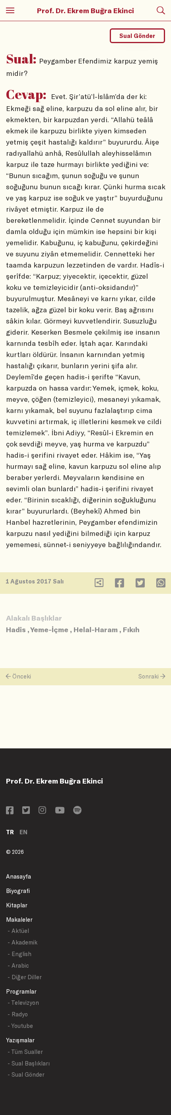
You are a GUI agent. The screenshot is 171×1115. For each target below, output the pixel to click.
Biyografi (18, 890)
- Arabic (18, 965)
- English (19, 953)
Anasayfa (18, 876)
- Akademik (22, 942)
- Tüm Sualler (25, 1051)
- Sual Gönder (26, 1074)
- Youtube (20, 1025)
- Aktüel (18, 930)
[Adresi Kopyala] (99, 584)
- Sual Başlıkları (29, 1063)
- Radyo (18, 1014)
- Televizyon (23, 1002)
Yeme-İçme (49, 629)
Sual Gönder (137, 35)
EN (23, 832)
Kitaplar (16, 905)
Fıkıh (131, 629)
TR (10, 832)
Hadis (16, 629)
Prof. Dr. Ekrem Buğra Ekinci (85, 10)
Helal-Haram (96, 629)
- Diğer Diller (25, 977)
